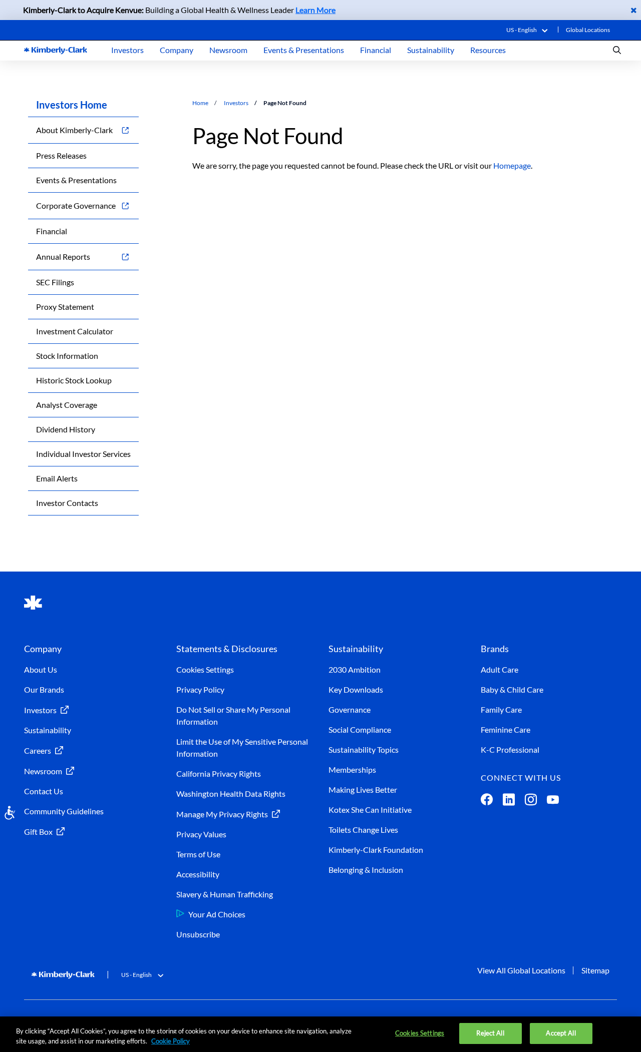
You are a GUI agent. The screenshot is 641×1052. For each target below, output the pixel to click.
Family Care (501, 709)
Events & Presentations (303, 50)
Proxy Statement (65, 306)
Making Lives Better (363, 789)
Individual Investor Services (83, 453)
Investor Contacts (67, 502)
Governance (350, 709)
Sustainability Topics (364, 749)
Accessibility (197, 874)
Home (200, 103)
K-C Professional (510, 749)
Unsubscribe (198, 934)
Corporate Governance (76, 205)
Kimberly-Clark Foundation (376, 849)
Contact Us (43, 791)
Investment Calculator (74, 331)
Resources (488, 50)
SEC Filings (55, 282)
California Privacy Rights (218, 773)
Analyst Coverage (66, 404)
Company (176, 50)
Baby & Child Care (512, 689)
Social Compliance (360, 729)
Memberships (352, 769)
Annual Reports (63, 256)
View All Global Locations (521, 970)
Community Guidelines (64, 811)
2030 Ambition (355, 669)
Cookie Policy (170, 1041)
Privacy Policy (200, 689)
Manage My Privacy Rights (222, 814)
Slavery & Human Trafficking (224, 894)
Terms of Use (198, 854)
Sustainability (430, 50)
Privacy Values (201, 834)
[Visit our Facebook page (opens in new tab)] (487, 801)
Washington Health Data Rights (230, 793)
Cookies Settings (205, 669)
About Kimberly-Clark (74, 130)
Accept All (560, 1033)
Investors (127, 50)
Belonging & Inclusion (366, 869)
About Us (40, 669)
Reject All (490, 1033)
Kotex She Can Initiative (370, 809)
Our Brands (44, 689)
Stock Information (67, 355)
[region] (320, 1034)
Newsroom (228, 50)
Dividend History (65, 429)
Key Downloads (356, 689)
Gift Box (38, 831)
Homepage (512, 165)
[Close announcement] (633, 10)
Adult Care (499, 669)
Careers (37, 750)
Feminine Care (505, 729)
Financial (375, 50)
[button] (529, 30)
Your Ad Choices (216, 914)
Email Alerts (57, 478)
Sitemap (595, 970)
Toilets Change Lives (363, 829)
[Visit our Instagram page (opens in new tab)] (531, 801)
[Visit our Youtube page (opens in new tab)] (553, 801)
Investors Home (71, 105)
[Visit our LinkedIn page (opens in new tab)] (509, 801)
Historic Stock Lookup (74, 380)
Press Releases (61, 155)
